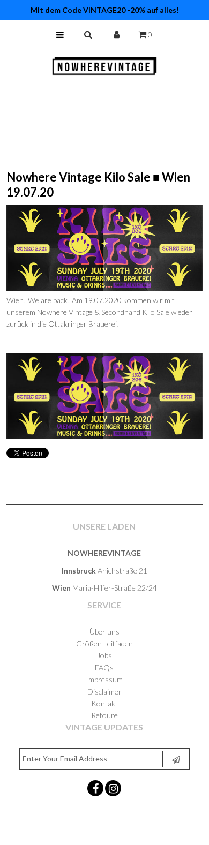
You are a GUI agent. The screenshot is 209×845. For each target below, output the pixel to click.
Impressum (104, 679)
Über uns (104, 631)
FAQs (104, 667)
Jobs (104, 655)
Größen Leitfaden (104, 643)
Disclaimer (104, 691)
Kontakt (104, 703)
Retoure (104, 715)
